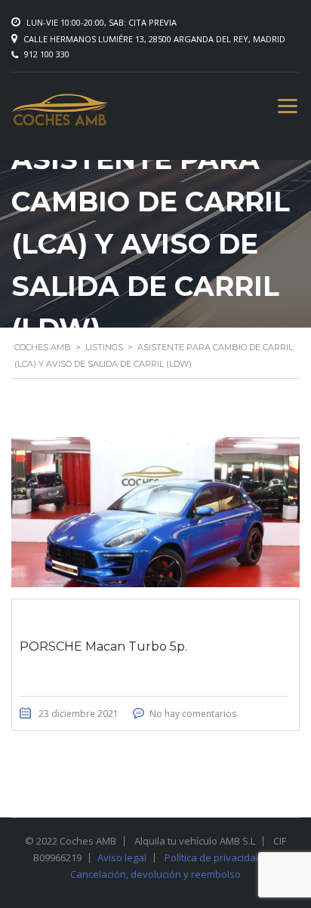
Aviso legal (121, 857)
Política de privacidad (213, 857)
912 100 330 (46, 54)
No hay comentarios (192, 713)
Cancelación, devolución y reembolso (155, 874)
